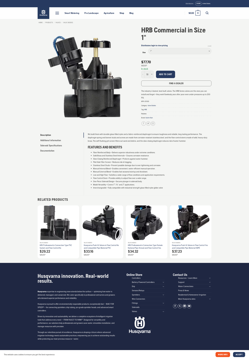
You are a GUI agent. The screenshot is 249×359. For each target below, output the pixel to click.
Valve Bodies (68, 22)
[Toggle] (163, 282)
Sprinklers (136, 295)
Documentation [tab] (47, 150)
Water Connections (185, 286)
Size (144, 52)
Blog (131, 13)
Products (49, 22)
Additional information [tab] (50, 140)
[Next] (211, 233)
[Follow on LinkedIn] (184, 306)
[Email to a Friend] (153, 123)
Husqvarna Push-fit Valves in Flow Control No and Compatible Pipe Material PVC (101, 246)
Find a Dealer (176, 83)
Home (41, 22)
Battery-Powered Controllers (143, 282)
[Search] (207, 13)
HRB (145, 110)
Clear (209, 46)
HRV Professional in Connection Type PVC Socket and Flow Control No (56, 246)
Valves (58, 22)
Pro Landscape (91, 13)
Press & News (183, 290)
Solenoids (135, 307)
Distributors (189, 4)
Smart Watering (72, 13)
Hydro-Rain (149, 118)
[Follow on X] (180, 306)
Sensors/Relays (138, 290)
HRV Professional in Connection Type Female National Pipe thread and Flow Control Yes (145, 246)
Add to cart (165, 74)
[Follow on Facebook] (175, 306)
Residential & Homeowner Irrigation (192, 295)
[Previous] (38, 233)
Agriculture (109, 13)
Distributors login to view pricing (154, 45)
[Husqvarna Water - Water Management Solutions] (44, 13)
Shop (122, 13)
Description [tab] (45, 135)
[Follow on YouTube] (189, 306)
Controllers (136, 278)
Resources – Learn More (187, 278)
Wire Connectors (138, 299)
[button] (198, 4)
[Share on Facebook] (143, 123)
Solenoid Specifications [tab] (51, 145)
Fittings (135, 303)
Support (181, 282)
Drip (133, 286)
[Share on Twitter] (148, 123)
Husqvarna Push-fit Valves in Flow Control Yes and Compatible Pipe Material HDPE (190, 246)
